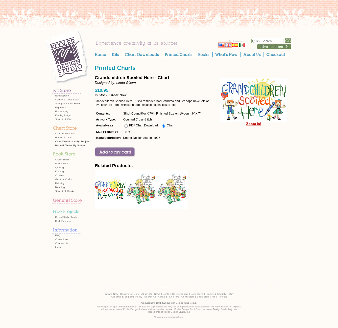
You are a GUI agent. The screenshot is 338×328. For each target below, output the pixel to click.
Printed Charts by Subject (70, 145)
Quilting (59, 167)
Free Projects (219, 296)
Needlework (62, 163)
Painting (60, 183)
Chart (170, 125)
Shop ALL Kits (63, 119)
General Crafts (63, 179)
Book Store (203, 296)
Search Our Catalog (155, 296)
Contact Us (61, 243)
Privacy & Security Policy (220, 294)
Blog (136, 294)
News (157, 294)
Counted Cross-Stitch (67, 99)
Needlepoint (62, 95)
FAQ (57, 235)
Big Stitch (60, 107)
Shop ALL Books (64, 191)
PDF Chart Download (143, 125)
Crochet (59, 175)
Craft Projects (63, 221)
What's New (111, 294)
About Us (146, 294)
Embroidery (61, 111)
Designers (126, 294)
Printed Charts (63, 137)
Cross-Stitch (62, 159)
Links (58, 247)
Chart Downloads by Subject (72, 141)
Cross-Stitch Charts (66, 217)
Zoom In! (253, 124)
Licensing (182, 294)
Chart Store (187, 296)
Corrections (61, 239)
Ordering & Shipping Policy (126, 296)
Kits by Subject (63, 115)
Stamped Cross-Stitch (67, 103)
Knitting (59, 171)
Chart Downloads (65, 133)
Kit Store (174, 296)
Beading (60, 187)
